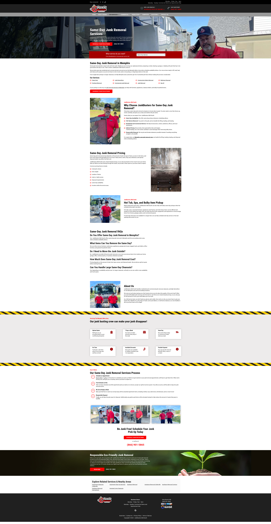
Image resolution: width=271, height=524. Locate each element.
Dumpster (145, 14)
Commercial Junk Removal (122, 83)
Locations (154, 14)
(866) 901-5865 (176, 9)
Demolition (135, 14)
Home (94, 14)
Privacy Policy (137, 515)
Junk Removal (141, 83)
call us (105, 378)
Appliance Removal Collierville (152, 484)
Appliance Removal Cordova (169, 484)
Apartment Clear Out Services (117, 484)
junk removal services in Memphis (115, 87)
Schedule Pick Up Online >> (154, 9)
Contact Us (164, 14)
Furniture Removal (97, 83)
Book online (99, 378)
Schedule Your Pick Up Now (101, 44)
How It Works (102, 14)
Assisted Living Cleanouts (116, 488)
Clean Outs (95, 80)
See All (162, 83)
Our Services (113, 14)
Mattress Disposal (165, 80)
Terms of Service (147, 515)
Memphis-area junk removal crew (144, 137)
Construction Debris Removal (145, 80)
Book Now (97, 469)
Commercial (124, 14)
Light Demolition (119, 80)
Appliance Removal (132, 484)
